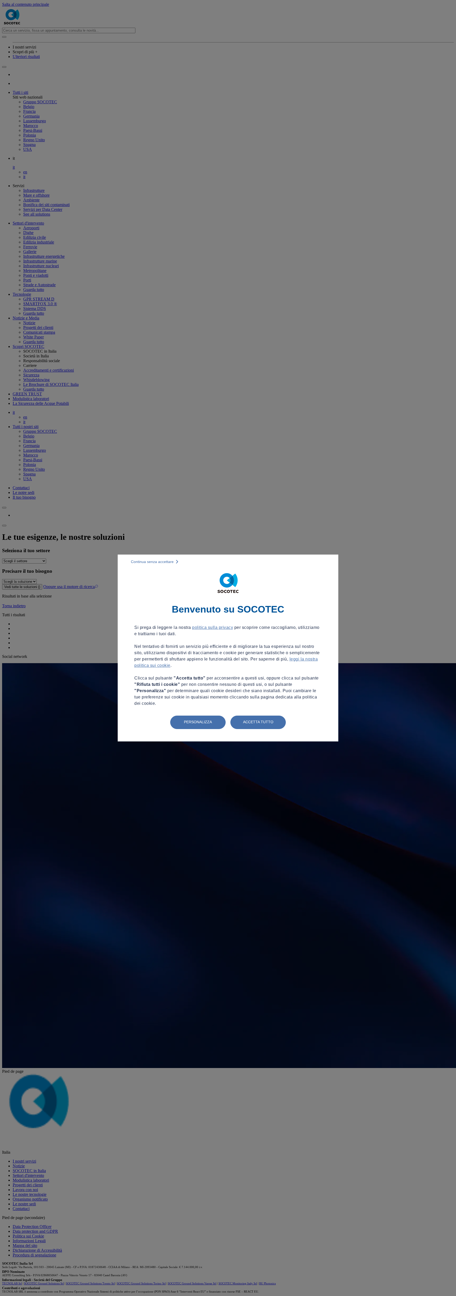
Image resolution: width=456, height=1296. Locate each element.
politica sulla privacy (212, 627)
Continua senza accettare (152, 562)
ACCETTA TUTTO (258, 722)
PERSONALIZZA (198, 722)
